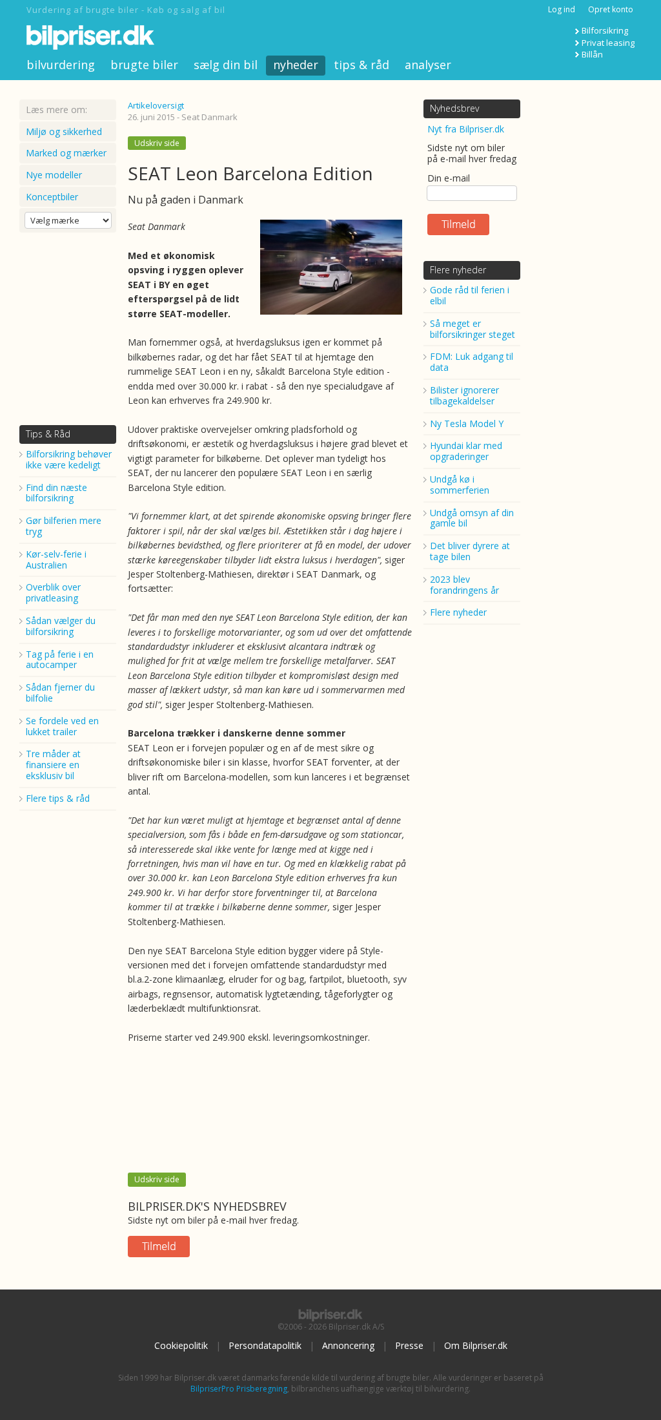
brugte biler (144, 64)
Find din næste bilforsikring (56, 493)
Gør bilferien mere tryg (63, 526)
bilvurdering (60, 64)
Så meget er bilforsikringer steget (472, 328)
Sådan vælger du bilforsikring (61, 626)
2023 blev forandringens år (464, 584)
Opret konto (610, 9)
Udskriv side (156, 143)
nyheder (295, 64)
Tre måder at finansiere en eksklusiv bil (53, 764)
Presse (409, 1345)
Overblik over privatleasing (53, 592)
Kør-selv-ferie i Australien (56, 559)
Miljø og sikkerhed (64, 131)
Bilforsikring (605, 30)
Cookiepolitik (181, 1345)
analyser (428, 64)
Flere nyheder (458, 270)
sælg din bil (226, 64)
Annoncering (348, 1345)
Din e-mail (448, 178)
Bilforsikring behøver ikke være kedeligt (69, 459)
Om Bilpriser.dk (475, 1345)
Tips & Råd (48, 434)
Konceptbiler (52, 197)
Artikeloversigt (156, 105)
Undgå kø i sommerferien (459, 484)
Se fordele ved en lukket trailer (62, 726)
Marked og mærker (66, 153)
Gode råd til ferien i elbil (469, 295)
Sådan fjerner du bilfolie (60, 692)
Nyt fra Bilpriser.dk (465, 129)
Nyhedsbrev (454, 108)
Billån (592, 54)
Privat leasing (608, 42)
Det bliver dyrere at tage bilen (470, 551)
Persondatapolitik (265, 1345)
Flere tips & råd (58, 798)
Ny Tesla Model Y (466, 423)
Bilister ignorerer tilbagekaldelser (464, 395)
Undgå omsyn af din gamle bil (472, 518)
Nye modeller (54, 175)
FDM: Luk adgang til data (471, 361)
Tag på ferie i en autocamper (60, 659)
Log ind (561, 9)
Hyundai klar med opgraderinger (466, 451)
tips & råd (361, 64)
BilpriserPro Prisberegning (238, 1388)
